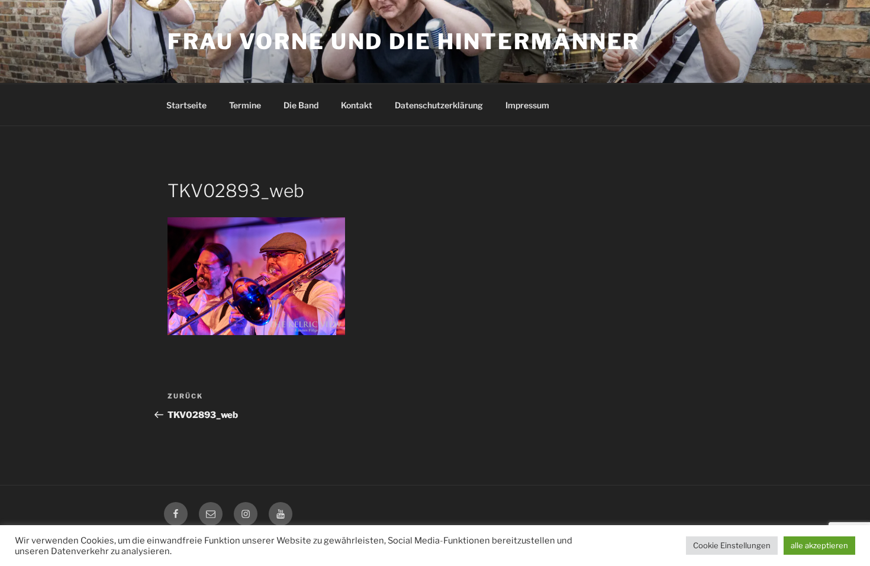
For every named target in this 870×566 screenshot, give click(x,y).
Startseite (186, 105)
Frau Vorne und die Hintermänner (403, 41)
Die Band (300, 105)
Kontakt (356, 105)
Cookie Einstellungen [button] (732, 545)
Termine (245, 105)
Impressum (527, 105)
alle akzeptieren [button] (819, 545)
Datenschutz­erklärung (439, 105)
